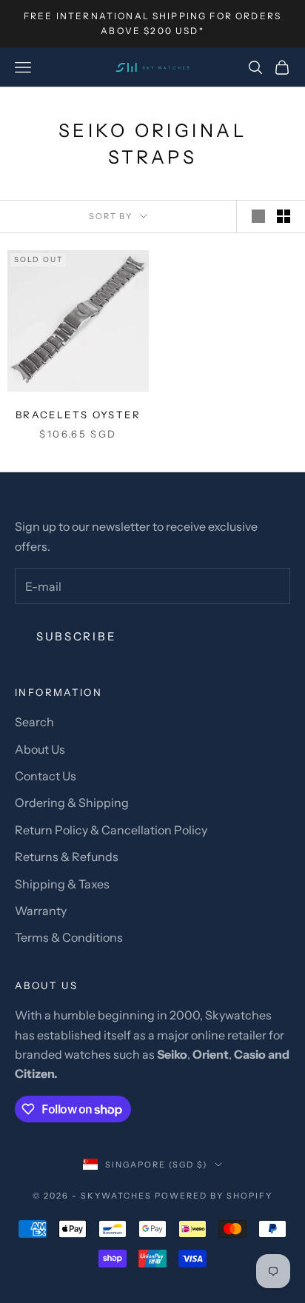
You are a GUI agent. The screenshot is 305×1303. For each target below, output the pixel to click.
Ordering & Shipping (72, 802)
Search (34, 721)
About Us (40, 749)
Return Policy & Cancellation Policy (111, 830)
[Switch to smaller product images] (283, 216)
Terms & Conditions (69, 937)
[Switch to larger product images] (258, 216)
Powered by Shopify (213, 1195)
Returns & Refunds (66, 856)
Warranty (41, 910)
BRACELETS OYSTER (78, 415)
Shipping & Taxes (62, 884)
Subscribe (76, 636)
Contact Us (45, 775)
